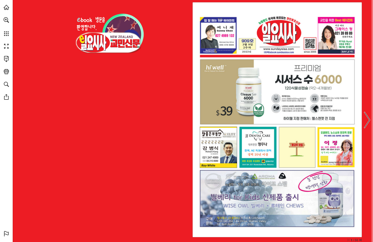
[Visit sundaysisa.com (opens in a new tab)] (6, 7)
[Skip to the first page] (348, 240)
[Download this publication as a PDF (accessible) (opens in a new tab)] (6, 59)
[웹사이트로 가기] (278, 49)
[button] (6, 20)
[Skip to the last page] (361, 240)
